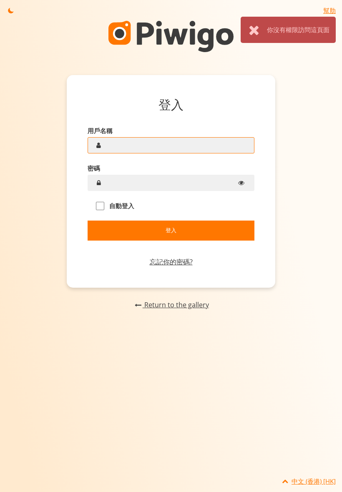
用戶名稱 (100, 130)
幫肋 (329, 10)
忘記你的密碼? (171, 261)
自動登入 (121, 205)
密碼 (94, 168)
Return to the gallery (176, 304)
